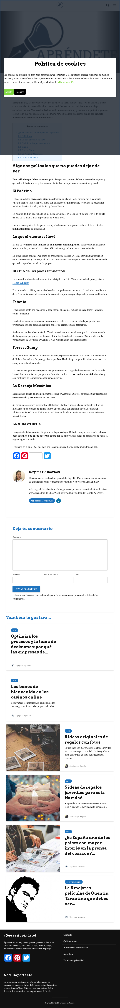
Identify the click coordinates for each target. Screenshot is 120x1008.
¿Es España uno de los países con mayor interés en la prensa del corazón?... (87, 845)
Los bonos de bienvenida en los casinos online (30, 691)
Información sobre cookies (75, 947)
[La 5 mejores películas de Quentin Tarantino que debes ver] (33, 898)
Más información (66, 82)
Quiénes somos (70, 941)
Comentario (16, 537)
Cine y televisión (73, 882)
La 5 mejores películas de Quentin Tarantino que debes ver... (87, 895)
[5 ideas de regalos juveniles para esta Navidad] (33, 797)
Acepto (8, 91)
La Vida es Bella (28, 157)
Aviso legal (68, 953)
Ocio (14, 630)
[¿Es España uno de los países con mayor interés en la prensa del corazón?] (33, 848)
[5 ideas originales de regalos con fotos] (33, 747)
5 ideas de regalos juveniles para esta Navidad (85, 792)
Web (77, 574)
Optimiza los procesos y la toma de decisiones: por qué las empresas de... (33, 644)
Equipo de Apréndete (23, 665)
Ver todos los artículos (42, 501)
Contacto (67, 934)
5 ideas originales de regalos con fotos (86, 739)
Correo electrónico (51, 574)
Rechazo (20, 91)
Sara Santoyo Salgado (77, 766)
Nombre (16, 574)
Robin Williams (20, 282)
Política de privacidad (73, 960)
